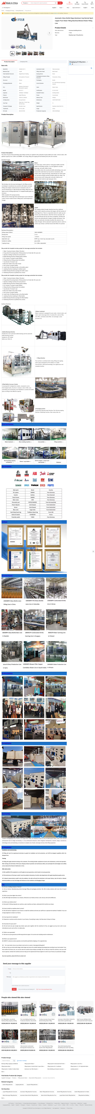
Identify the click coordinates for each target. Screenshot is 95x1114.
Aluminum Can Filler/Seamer (31, 1069)
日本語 (63, 1105)
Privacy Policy (69, 1108)
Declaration (63, 1108)
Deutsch (44, 1105)
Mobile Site (79, 1103)
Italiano (40, 1105)
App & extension (76, 7)
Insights (85, 1103)
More (2, 1098)
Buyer (61, 7)
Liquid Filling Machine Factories (10, 1091)
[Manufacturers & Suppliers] (9, 3)
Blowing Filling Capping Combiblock (9, 1063)
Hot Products (11, 1103)
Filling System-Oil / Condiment (54, 1066)
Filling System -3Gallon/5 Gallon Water (10, 1069)
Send (14, 989)
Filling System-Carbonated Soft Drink (56, 1063)
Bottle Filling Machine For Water (82, 1091)
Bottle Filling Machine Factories (64, 1091)
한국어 (59, 1105)
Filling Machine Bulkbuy (83, 1095)
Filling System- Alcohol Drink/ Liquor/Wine (34, 1066)
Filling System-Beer (5, 1066)
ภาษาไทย (72, 1105)
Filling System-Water (29, 1063)
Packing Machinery (19, 10)
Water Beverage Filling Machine (10, 1095)
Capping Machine (20, 1084)
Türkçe (76, 1105)
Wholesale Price (49, 1103)
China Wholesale (41, 1103)
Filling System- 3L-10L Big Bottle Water (79, 1066)
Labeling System (74, 1069)
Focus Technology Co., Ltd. (37, 1108)
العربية (55, 1105)
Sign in (92, 4)
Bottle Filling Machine (7, 1084)
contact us (56, 13)
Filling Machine (28, 10)
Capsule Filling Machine (32, 1084)
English (12, 1105)
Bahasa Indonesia (88, 1105)
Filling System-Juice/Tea (76, 1063)
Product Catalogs (22, 1060)
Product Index (73, 1103)
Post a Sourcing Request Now (44, 989)
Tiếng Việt (81, 1105)
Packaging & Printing (10, 10)
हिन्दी (67, 1105)
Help (68, 7)
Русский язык (34, 1105)
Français (28, 1105)
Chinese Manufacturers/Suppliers (30, 1103)
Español (17, 1105)
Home (2, 10)
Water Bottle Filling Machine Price (48, 1095)
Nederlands (50, 1105)
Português (23, 1105)
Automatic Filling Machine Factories (28, 1091)
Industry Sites (57, 1103)
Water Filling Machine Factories (47, 1091)
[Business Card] (91, 68)
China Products (18, 1103)
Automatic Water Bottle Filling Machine (29, 1095)
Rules (92, 7)
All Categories (6, 7)
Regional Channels (65, 1103)
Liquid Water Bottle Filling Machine (67, 1095)
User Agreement (56, 1108)
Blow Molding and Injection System (56, 1069)
